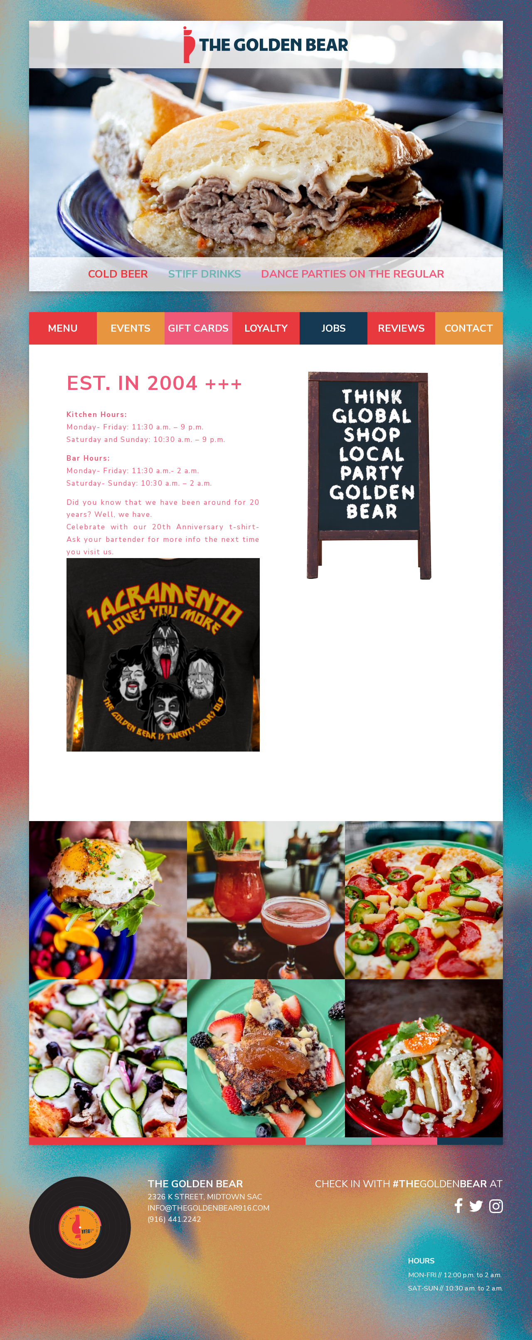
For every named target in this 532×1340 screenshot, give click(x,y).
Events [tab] (130, 328)
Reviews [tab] (401, 328)
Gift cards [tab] (198, 328)
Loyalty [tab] (266, 328)
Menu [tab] (63, 328)
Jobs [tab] (334, 328)
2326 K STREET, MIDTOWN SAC (205, 1197)
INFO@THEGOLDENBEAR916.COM (209, 1208)
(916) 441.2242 (174, 1219)
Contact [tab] (469, 328)
